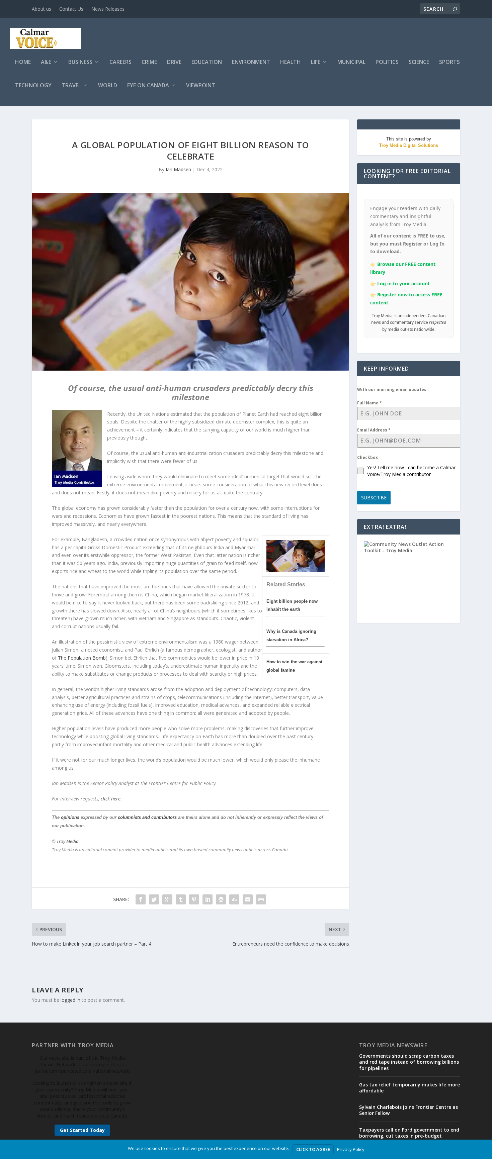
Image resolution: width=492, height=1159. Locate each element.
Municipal (351, 62)
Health (290, 62)
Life (315, 62)
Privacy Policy (350, 1149)
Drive (174, 62)
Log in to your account (403, 283)
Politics (387, 62)
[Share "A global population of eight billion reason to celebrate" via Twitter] (154, 899)
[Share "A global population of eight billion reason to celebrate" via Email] (247, 899)
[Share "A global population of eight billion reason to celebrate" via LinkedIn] (207, 899)
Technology (33, 86)
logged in (70, 1000)
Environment (251, 62)
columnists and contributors (147, 817)
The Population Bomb (82, 658)
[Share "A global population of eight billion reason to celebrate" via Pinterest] (194, 899)
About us (41, 9)
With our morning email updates (391, 389)
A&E (46, 62)
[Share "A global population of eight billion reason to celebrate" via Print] (261, 899)
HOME (23, 62)
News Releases (108, 9)
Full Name (369, 403)
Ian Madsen (178, 169)
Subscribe (374, 497)
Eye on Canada (148, 86)
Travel (71, 86)
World (107, 86)
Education (206, 62)
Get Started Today (82, 1130)
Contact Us (71, 9)
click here (110, 798)
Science (419, 62)
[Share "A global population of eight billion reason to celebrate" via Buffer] (221, 899)
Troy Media (68, 841)
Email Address (374, 430)
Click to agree (313, 1149)
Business (80, 62)
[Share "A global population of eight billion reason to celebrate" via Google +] (167, 899)
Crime (149, 62)
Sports (449, 62)
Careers (120, 62)
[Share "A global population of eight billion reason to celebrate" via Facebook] (140, 899)
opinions (70, 817)
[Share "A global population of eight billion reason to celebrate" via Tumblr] (180, 899)
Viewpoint (200, 86)
